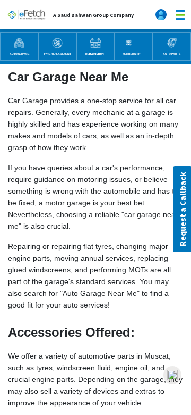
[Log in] (162, 14)
